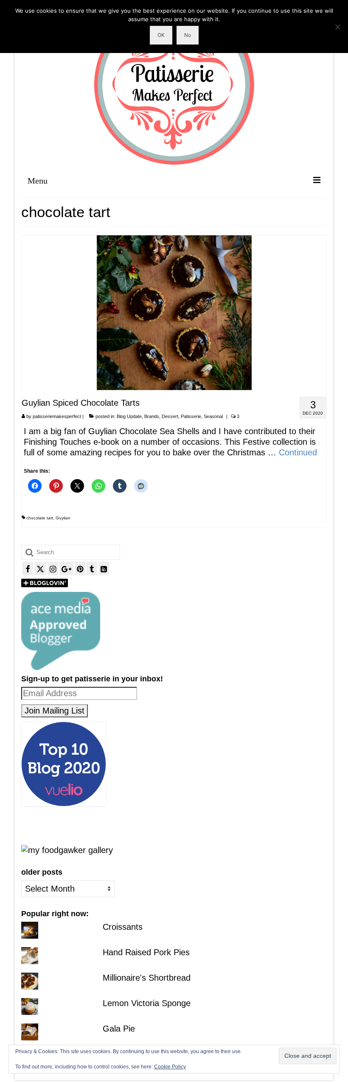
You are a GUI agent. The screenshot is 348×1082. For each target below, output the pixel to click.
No (187, 35)
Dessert (170, 416)
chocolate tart (39, 518)
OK (161, 35)
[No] (337, 26)
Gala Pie (119, 1028)
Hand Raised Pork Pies (146, 952)
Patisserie (191, 416)
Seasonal (213, 416)
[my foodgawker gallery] (67, 849)
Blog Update (129, 416)
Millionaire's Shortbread (147, 977)
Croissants (123, 926)
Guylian (63, 518)
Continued (298, 452)
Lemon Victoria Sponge (147, 1003)
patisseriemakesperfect (57, 416)
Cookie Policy (170, 1067)
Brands (151, 416)
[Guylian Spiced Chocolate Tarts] (174, 312)
